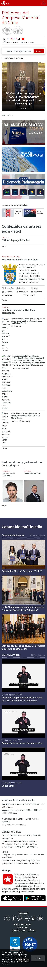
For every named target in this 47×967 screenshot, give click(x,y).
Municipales (37, 292)
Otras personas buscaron (13, 58)
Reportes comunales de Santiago (21, 259)
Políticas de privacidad (22, 924)
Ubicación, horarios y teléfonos (23, 930)
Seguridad (8, 295)
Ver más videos (39, 655)
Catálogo (5, 307)
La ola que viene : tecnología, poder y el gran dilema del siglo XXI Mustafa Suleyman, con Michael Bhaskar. (28, 320)
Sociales (22, 288)
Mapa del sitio (22, 927)
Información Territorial (11, 257)
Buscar (38, 51)
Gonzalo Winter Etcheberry (9, 474)
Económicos (23, 292)
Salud (35, 288)
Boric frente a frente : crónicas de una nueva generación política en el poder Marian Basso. (25, 415)
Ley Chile (5, 237)
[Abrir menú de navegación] (44, 3)
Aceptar (38, 958)
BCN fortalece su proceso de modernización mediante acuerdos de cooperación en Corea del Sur (23, 99)
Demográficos (9, 288)
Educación (8, 292)
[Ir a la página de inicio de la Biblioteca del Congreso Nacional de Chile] (3, 3)
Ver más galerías (38, 535)
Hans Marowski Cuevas (33, 473)
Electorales (30, 295)
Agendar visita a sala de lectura (15, 824)
